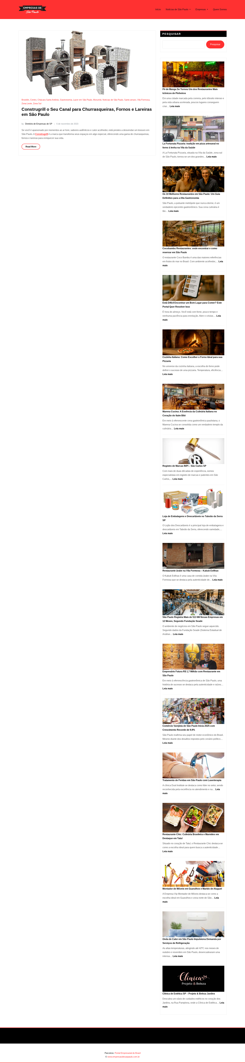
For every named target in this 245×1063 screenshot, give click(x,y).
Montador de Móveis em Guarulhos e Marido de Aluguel (192, 889)
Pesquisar (171, 33)
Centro (33, 100)
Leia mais (175, 106)
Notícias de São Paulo (177, 9)
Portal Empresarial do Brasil (128, 1053)
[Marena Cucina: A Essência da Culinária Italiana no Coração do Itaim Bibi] (193, 397)
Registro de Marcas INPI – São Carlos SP (184, 466)
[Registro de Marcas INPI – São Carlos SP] (193, 451)
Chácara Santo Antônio (48, 100)
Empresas (201, 9)
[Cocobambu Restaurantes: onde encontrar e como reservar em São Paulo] (193, 233)
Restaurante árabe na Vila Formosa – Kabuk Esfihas (190, 570)
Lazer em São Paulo (82, 100)
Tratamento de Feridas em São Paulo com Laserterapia (191, 780)
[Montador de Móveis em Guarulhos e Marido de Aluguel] (193, 874)
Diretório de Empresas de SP (37, 124)
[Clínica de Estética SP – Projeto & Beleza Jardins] (193, 979)
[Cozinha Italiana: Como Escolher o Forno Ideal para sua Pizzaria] (193, 342)
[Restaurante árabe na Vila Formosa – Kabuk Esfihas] (193, 556)
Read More (31, 146)
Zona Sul (37, 103)
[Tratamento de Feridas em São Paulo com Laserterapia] (193, 765)
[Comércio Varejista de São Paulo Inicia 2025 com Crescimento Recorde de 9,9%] (193, 711)
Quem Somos (220, 9)
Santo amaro (130, 100)
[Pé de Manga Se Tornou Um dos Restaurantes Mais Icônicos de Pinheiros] (193, 74)
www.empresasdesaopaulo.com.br (123, 1056)
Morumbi (97, 100)
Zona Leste (27, 103)
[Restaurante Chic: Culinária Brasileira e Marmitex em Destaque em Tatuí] (193, 817)
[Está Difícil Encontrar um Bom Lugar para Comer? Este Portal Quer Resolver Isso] (193, 288)
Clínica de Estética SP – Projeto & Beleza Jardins (188, 993)
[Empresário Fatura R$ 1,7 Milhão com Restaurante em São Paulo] (193, 657)
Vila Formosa (143, 100)
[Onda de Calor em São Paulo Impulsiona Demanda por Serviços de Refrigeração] (193, 924)
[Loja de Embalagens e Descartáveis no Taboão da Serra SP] (193, 501)
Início (158, 9)
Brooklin (25, 100)
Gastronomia (66, 100)
